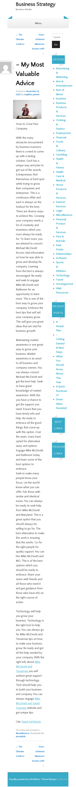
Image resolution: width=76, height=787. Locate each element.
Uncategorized (64, 283)
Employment (63, 133)
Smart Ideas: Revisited (61, 404)
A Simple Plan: (60, 326)
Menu (38, 23)
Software (61, 258)
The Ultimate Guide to (20, 39)
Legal (59, 210)
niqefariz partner (32, 94)
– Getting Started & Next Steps (60, 343)
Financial (61, 137)
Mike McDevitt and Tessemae (28, 666)
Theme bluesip (49, 779)
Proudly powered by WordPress (24, 779)
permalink (20, 736)
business (61, 98)
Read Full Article (31, 721)
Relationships (64, 253)
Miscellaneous (23, 733)
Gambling (61, 154)
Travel (59, 279)
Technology (63, 275)
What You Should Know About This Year (60, 369)
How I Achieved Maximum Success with (38, 44)
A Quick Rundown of (61, 391)
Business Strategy (35, 4)
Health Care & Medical (60, 176)
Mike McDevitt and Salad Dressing (28, 703)
